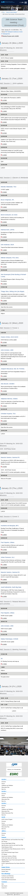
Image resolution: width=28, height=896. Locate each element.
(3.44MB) (4, 155)
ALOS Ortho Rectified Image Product (10, 852)
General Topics (5, 871)
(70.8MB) (4, 207)
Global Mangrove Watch (7, 847)
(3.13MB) (4, 300)
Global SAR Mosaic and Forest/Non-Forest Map (12, 839)
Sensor (3, 783)
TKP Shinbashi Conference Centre (14, 31)
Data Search (4, 886)
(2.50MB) (4, 192)
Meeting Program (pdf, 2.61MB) (11, 36)
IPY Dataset (4, 854)
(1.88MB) (4, 579)
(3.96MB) (4, 237)
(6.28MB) (4, 534)
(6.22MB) (4, 596)
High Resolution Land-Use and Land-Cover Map (12, 845)
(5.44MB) (4, 283)
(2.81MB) (4, 466)
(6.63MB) (4, 644)
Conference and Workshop (7, 875)
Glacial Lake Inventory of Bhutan (9, 856)
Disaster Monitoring (6, 869)
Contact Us (4, 887)
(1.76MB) (4, 564)
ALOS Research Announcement (9, 879)
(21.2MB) (4, 631)
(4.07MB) (4, 549)
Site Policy (11, 894)
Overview (4, 781)
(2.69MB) (4, 144)
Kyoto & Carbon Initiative (11, 12)
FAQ (3, 884)
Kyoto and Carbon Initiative (8, 877)
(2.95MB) (4, 406)
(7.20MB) (4, 250)
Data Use (4, 789)
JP (20, 2)
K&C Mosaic (4, 841)
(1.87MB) (4, 342)
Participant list (6, 33)
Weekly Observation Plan (7, 813)
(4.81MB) (4, 267)
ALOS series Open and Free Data (9, 858)
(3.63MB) (4, 222)
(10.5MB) (4, 361)
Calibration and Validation (7, 785)
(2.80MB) (4, 122)
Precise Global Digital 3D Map (8, 843)
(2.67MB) (4, 100)
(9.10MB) (4, 421)
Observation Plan (5, 787)
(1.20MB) (4, 111)
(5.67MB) (4, 133)
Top (4, 12)
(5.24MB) (4, 618)
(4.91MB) (4, 391)
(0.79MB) (4, 664)
